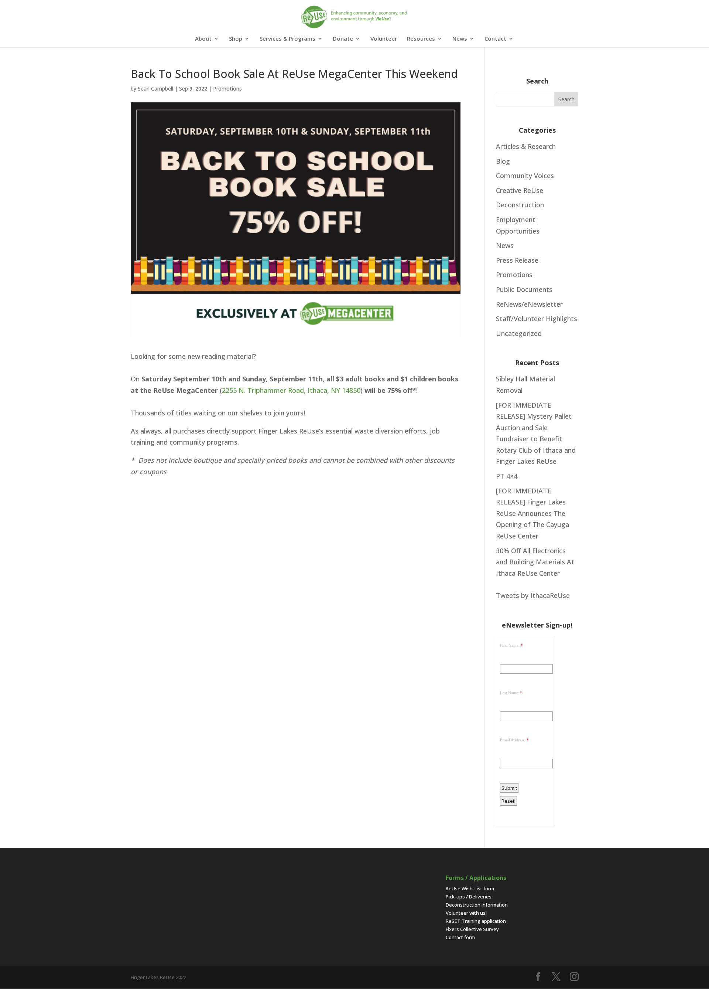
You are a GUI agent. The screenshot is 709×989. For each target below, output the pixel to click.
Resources (421, 39)
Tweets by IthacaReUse (533, 595)
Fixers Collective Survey (472, 929)
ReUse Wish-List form (470, 888)
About (203, 39)
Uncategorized (519, 333)
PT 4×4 (506, 476)
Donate (343, 39)
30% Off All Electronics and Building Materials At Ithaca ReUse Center (535, 562)
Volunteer (383, 39)
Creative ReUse (519, 190)
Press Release (517, 260)
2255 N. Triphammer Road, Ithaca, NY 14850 (291, 390)
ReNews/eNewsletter (529, 304)
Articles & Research (526, 146)
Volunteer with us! (466, 913)
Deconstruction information (477, 904)
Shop (235, 39)
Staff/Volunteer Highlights (536, 318)
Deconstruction (520, 204)
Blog (503, 161)
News (459, 39)
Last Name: (509, 692)
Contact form (460, 937)
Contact (495, 39)
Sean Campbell (155, 88)
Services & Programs (287, 39)
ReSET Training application (476, 921)
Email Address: (512, 740)
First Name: (510, 645)
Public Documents (524, 289)
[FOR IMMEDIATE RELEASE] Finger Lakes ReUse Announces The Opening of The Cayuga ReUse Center (532, 513)
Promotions (227, 88)
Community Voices (525, 175)
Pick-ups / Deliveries (468, 896)
